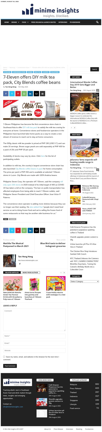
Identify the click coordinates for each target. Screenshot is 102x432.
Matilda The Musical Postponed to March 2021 (16, 244)
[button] (97, 22)
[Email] (36, 93)
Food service (75, 408)
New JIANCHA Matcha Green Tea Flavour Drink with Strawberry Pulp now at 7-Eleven (12, 295)
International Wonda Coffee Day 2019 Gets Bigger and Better (83, 84)
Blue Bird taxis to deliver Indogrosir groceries (52, 244)
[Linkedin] (30, 93)
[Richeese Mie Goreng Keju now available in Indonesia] (75, 189)
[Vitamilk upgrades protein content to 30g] (42, 402)
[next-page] (64, 272)
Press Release (75, 388)
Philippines (55, 72)
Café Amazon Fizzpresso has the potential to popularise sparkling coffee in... (56, 389)
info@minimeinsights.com (13, 407)
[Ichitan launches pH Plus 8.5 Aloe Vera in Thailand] (42, 413)
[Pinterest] (18, 93)
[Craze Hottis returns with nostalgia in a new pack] (55, 283)
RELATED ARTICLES (12, 272)
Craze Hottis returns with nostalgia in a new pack (55, 294)
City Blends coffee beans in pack (29, 169)
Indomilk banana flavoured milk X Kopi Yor (90, 199)
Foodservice (89, 429)
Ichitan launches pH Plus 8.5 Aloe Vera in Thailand (83, 245)
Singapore (74, 400)
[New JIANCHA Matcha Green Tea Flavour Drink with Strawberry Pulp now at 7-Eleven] (12, 283)
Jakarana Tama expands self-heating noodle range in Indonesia (83, 162)
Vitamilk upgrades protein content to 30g (84, 238)
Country (46, 72)
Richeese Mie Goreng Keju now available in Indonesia (90, 188)
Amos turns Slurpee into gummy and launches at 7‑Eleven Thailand (33, 295)
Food (24, 22)
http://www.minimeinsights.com (28, 260)
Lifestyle (73, 404)
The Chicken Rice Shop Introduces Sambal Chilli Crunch (83, 252)
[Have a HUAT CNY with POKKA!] (75, 212)
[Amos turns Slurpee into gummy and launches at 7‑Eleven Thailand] (34, 283)
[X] (12, 93)
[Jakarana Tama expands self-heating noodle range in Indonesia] (84, 148)
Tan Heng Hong (10, 87)
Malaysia (73, 385)
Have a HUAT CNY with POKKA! (89, 210)
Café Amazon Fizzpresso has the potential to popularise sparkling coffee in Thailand (83, 230)
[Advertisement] (51, 45)
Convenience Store (23, 67)
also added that (36, 207)
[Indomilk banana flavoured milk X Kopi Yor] (75, 200)
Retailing (12, 67)
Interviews (62, 22)
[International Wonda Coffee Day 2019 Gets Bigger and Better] (84, 102)
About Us (47, 429)
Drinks (14, 22)
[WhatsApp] (24, 93)
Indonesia (73, 396)
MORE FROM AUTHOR (30, 272)
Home (6, 22)
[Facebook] (5, 93)
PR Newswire (75, 22)
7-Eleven (12, 219)
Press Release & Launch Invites (43, 22)
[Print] (42, 93)
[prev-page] (61, 272)
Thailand (73, 392)
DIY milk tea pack (30, 127)
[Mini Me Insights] (51, 11)
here (43, 156)
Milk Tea (37, 72)
